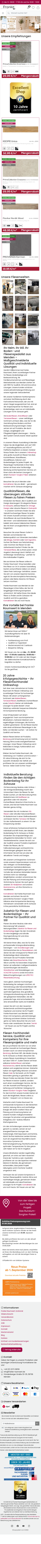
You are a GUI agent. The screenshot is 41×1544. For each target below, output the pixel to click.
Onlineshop (31, 452)
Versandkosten (7, 1317)
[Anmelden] (28, 7)
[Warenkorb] (38, 7)
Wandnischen (9, 970)
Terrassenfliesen (10, 418)
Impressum (5, 1326)
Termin (34, 1023)
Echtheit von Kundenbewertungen (15, 1341)
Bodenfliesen (11, 416)
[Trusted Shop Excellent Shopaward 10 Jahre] (20, 98)
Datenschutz (6, 1320)
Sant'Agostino (30, 540)
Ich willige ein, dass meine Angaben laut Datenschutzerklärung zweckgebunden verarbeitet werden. (22, 1429)
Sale (10, 1073)
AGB (2, 1323)
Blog (3, 1335)
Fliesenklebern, (28, 950)
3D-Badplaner (16, 884)
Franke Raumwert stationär (12, 1311)
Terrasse (22, 819)
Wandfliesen (23, 416)
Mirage (9, 540)
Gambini (16, 540)
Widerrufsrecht (7, 1314)
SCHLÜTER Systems (11, 972)
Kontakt (4, 1329)
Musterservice (9, 887)
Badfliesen (22, 797)
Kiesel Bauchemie (20, 960)
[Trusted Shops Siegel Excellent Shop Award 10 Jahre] (20, 1490)
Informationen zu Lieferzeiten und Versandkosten (20, 1517)
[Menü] (3, 13)
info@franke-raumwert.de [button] (14, 1372)
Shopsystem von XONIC (20, 1530)
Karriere (4, 1338)
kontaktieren (9, 484)
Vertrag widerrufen (12, 1349)
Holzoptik (9, 506)
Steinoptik (32, 508)
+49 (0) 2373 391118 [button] (11, 1369)
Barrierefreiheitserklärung (11, 1344)
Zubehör (11, 703)
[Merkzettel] (33, 7)
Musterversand (7, 1332)
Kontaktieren (9, 600)
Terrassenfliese (10, 550)
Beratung (7, 739)
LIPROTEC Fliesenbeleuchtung (18, 976)
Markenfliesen (20, 698)
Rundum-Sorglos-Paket (18, 475)
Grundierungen (24, 948)
